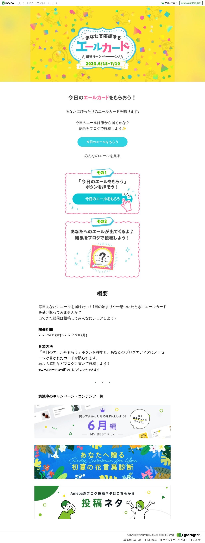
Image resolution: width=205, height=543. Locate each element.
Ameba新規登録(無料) (191, 3)
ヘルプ (197, 540)
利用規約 (152, 540)
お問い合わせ (134, 540)
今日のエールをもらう (102, 142)
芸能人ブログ (171, 3)
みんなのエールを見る (102, 155)
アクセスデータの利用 (175, 540)
